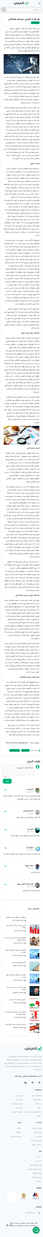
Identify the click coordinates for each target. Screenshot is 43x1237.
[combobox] (21, 9)
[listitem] (21, 919)
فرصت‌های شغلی (36, 1177)
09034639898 (30, 1213)
